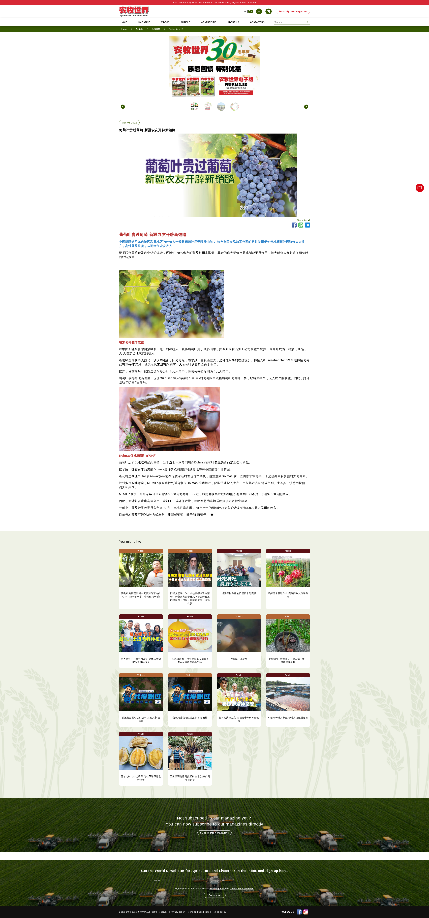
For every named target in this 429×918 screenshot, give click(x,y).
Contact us (257, 22)
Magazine (144, 22)
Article (185, 22)
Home (124, 22)
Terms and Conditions (242, 889)
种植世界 (156, 29)
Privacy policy (217, 889)
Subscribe (214, 895)
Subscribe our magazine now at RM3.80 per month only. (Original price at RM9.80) (214, 2)
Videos (165, 22)
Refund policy (219, 912)
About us (233, 22)
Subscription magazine (293, 11)
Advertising (208, 22)
